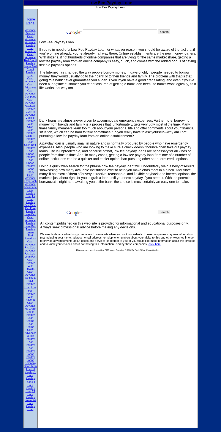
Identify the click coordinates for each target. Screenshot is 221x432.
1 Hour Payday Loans (30, 377)
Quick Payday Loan (30, 339)
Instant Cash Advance (30, 271)
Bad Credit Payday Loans (30, 63)
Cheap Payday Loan (30, 157)
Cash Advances (30, 86)
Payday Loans (30, 353)
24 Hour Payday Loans (30, 396)
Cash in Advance (30, 113)
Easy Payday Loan (30, 193)
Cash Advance (30, 80)
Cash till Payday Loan (30, 120)
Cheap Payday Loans (30, 166)
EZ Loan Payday (30, 199)
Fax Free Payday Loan (30, 211)
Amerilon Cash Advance (30, 54)
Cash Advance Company (30, 93)
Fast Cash (30, 205)
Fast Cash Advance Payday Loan (30, 220)
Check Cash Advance (30, 175)
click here (154, 244)
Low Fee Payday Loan (31, 292)
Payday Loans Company (30, 360)
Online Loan (30, 322)
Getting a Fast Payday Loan (30, 282)
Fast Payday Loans (31, 229)
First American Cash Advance (30, 240)
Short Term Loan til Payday (30, 369)
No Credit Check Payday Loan (30, 313)
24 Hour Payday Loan (31, 405)
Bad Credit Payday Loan (31, 71)
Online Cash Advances (30, 330)
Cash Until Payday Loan (30, 147)
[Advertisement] (117, 19)
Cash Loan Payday (30, 129)
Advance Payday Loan (30, 45)
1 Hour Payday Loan (30, 386)
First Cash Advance (30, 249)
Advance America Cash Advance (30, 35)
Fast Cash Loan (30, 255)
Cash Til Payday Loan (30, 138)
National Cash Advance (30, 302)
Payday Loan (30, 347)
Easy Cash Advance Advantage (30, 184)
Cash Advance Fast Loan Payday (30, 104)
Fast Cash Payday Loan (31, 261)
